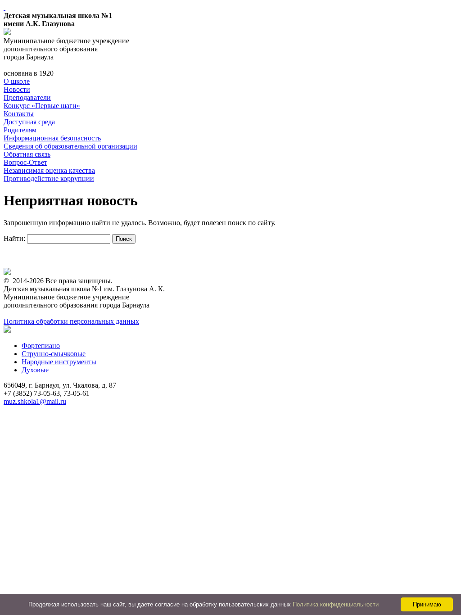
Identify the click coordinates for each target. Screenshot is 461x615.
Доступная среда (29, 122)
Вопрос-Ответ (25, 162)
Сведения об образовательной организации (70, 146)
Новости (17, 89)
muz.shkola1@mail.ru (35, 401)
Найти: (14, 238)
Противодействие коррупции (49, 178)
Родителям (20, 130)
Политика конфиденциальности (336, 604)
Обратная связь (27, 154)
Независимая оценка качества (49, 170)
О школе (17, 81)
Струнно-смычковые (54, 353)
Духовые (35, 370)
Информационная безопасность (52, 138)
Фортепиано (41, 345)
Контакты (19, 114)
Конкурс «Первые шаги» (42, 105)
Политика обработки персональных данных (71, 321)
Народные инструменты (59, 362)
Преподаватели (27, 97)
